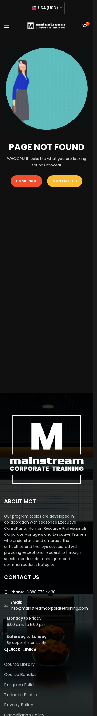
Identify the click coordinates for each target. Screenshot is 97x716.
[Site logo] (46, 25)
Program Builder (21, 685)
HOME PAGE (26, 181)
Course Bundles (20, 674)
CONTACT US (65, 181)
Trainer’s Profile (20, 695)
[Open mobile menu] (6, 25)
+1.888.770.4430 (33, 592)
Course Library (19, 664)
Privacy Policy (18, 705)
